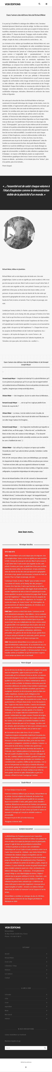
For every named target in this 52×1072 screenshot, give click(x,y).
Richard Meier (9, 958)
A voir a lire (8, 962)
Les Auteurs (9, 974)
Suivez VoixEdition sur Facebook (15, 1035)
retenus (7, 1018)
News (6, 1010)
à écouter (8, 994)
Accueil (7, 954)
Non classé (8, 1014)
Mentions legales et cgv (12, 1041)
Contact (7, 978)
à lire (6, 998)
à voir (6, 1002)
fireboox (7, 970)
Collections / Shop (11, 966)
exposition (8, 1006)
